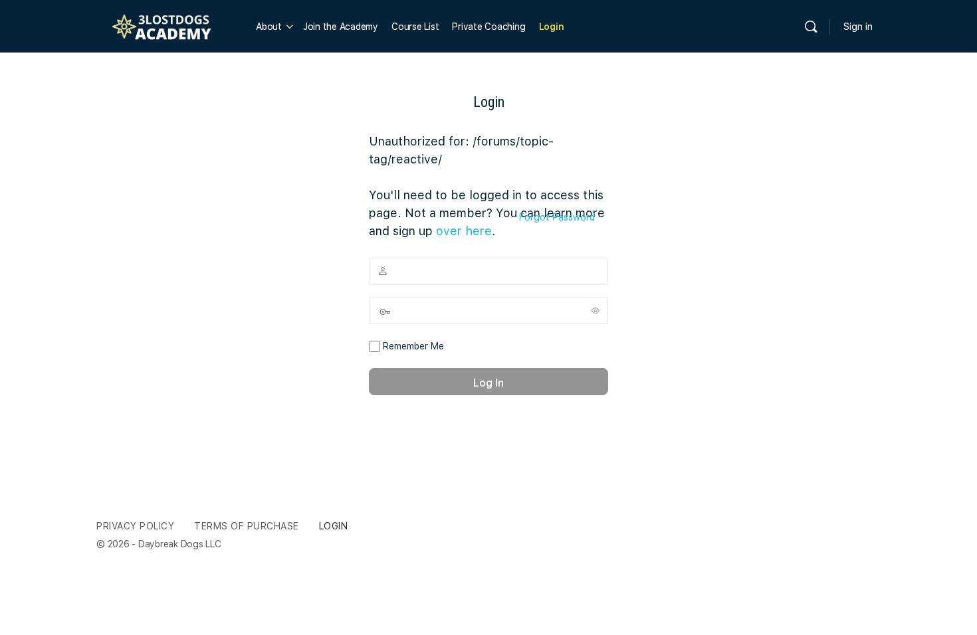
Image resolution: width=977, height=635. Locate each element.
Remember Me (412, 346)
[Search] (811, 27)
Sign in (858, 26)
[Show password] (595, 310)
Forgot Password (557, 217)
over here (464, 231)
